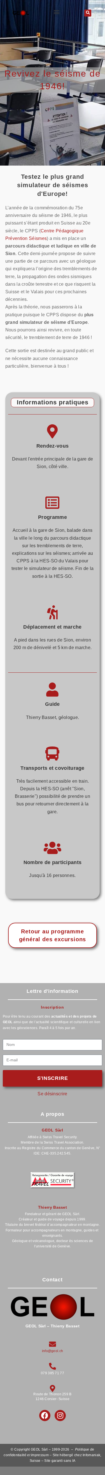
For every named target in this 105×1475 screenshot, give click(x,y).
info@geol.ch (52, 1351)
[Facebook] (44, 1415)
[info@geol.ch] (52, 1344)
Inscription (52, 1007)
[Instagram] (60, 1415)
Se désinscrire (52, 1093)
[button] (56, 12)
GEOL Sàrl (52, 1130)
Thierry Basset (52, 1207)
